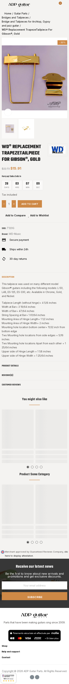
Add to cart (29, 203)
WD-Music (15, 233)
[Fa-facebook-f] (32, 677)
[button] (5, 77)
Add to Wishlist (39, 215)
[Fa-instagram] (37, 677)
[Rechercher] (52, 4)
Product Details (10, 366)
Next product (64, 23)
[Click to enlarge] (8, 112)
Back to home (60, 23)
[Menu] (3, 4)
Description (8, 277)
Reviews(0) (7, 375)
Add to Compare (15, 215)
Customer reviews (11, 385)
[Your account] (65, 4)
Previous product (55, 23)
